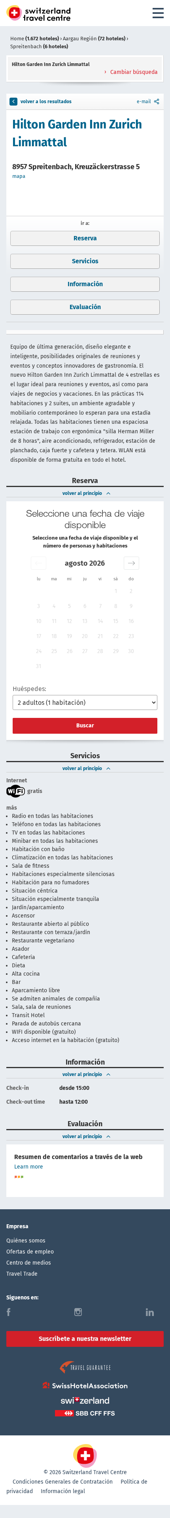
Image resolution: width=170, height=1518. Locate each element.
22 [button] (116, 636)
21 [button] (100, 636)
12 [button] (69, 621)
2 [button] (131, 591)
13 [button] (84, 621)
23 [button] (131, 636)
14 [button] (100, 621)
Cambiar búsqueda (133, 72)
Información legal (63, 1491)
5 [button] (69, 606)
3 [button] (38, 606)
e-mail (144, 101)
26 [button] (69, 651)
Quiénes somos (25, 1240)
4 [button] (54, 606)
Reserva (85, 238)
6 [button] (84, 606)
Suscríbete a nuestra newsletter (85, 1338)
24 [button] (39, 651)
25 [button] (54, 651)
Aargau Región (94, 39)
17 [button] (38, 636)
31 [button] (38, 666)
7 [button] (100, 606)
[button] (38, 563)
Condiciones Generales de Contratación (63, 1481)
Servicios (85, 261)
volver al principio (82, 493)
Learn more (28, 1166)
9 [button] (131, 606)
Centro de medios (28, 1262)
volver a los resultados (46, 101)
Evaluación (85, 307)
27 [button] (84, 651)
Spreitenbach (39, 46)
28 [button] (100, 651)
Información (85, 284)
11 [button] (54, 621)
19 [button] (69, 636)
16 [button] (131, 621)
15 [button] (115, 621)
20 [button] (85, 636)
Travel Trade (22, 1274)
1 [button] (116, 591)
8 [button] (115, 606)
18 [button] (54, 636)
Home (34, 39)
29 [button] (116, 651)
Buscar (85, 725)
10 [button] (39, 621)
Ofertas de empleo (30, 1251)
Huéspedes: (29, 689)
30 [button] (131, 651)
